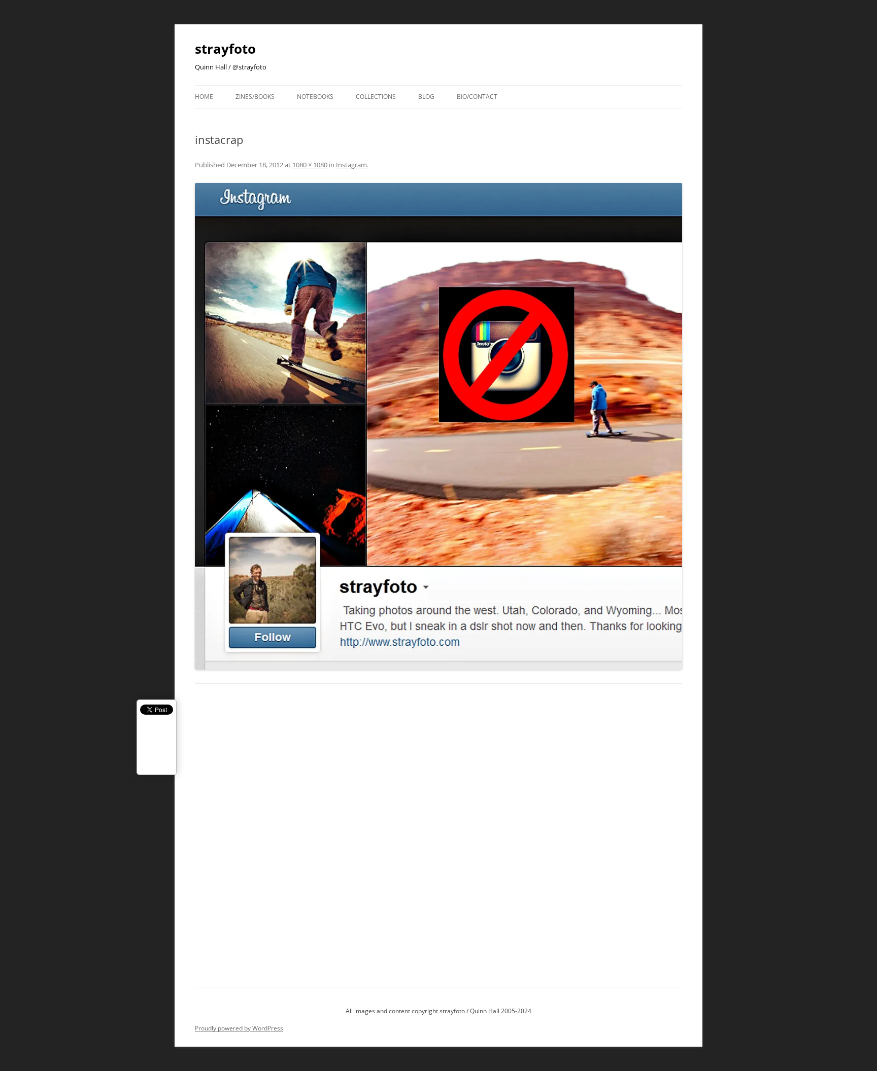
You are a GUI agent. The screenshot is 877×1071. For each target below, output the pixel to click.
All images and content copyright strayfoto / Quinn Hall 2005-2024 (438, 1011)
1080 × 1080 (309, 164)
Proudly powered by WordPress (239, 1028)
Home (204, 96)
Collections (376, 96)
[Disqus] (438, 847)
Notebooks (315, 96)
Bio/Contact (477, 96)
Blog (426, 96)
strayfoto (225, 49)
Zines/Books (255, 96)
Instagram (351, 164)
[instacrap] (438, 426)
